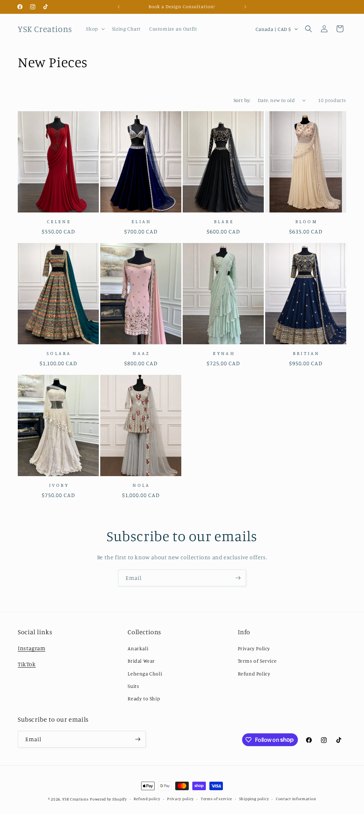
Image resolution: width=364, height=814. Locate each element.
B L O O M (305, 221)
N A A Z (141, 353)
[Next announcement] (245, 7)
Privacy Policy (254, 648)
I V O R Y (58, 485)
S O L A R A (58, 353)
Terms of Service (257, 661)
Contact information (296, 798)
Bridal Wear (141, 661)
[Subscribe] (238, 578)
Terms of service (216, 798)
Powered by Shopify (108, 799)
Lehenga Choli (145, 673)
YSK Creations (75, 799)
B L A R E (223, 221)
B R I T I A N (305, 353)
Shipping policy (254, 798)
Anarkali (138, 648)
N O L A (141, 485)
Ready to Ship (144, 698)
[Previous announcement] (119, 7)
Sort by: (242, 100)
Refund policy (147, 798)
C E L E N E (58, 221)
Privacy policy (180, 798)
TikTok (27, 664)
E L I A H (141, 221)
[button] (94, 28)
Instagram (31, 648)
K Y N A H (223, 353)
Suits (133, 686)
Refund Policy (254, 673)
